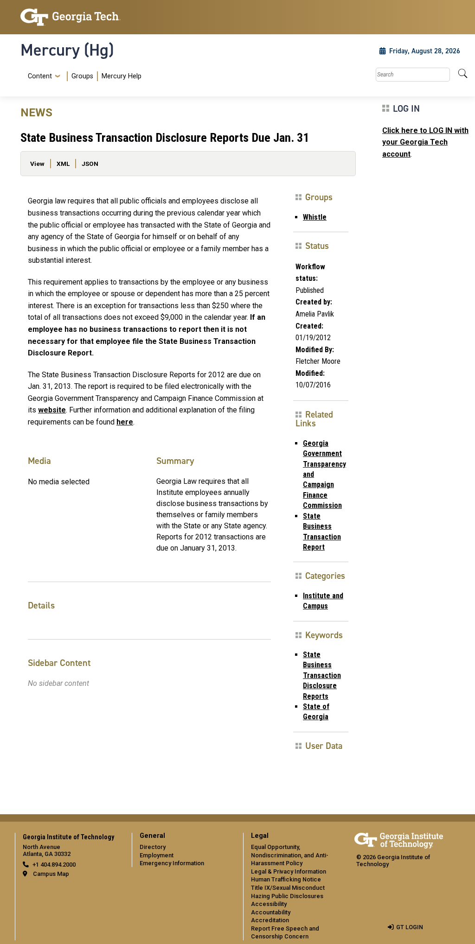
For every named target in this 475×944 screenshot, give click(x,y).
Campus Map (51, 873)
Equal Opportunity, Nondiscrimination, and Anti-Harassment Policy (289, 855)
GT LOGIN (409, 927)
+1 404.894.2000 (54, 864)
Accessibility (269, 903)
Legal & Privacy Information (288, 871)
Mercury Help (121, 76)
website (52, 409)
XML (63, 163)
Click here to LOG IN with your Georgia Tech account (425, 142)
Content (40, 76)
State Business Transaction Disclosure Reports (322, 675)
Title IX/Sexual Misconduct (288, 887)
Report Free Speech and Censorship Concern (285, 932)
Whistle (315, 217)
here (124, 422)
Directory (153, 846)
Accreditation (270, 920)
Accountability (270, 912)
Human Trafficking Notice (286, 879)
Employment (156, 855)
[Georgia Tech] (70, 17)
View (37, 163)
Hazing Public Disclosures (287, 896)
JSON (90, 163)
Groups (82, 76)
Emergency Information (172, 863)
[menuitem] (82, 76)
